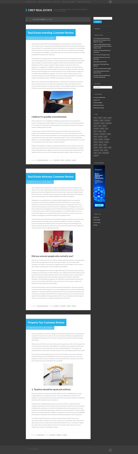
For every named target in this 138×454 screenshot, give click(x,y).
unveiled (96, 155)
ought (105, 136)
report (95, 142)
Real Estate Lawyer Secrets (100, 61)
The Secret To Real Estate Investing (102, 68)
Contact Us (96, 217)
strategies (96, 150)
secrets (95, 147)
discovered (108, 123)
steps (110, 147)
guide (95, 131)
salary (95, 144)
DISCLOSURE (96, 219)
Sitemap (95, 225)
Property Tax (56, 1)
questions (107, 139)
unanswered (106, 152)
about (95, 117)
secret (104, 144)
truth (99, 152)
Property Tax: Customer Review (46, 322)
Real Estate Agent (31, 1)
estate (62, 160)
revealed (101, 142)
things (105, 150)
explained (96, 128)
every (99, 125)
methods (100, 136)
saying (100, 144)
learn (95, 136)
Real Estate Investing (44, 1)
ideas (104, 131)
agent (104, 117)
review (74, 160)
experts (104, 125)
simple (105, 147)
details (102, 123)
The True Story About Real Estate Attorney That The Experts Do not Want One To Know (101, 40)
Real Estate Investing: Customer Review (50, 32)
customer (56, 160)
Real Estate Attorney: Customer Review (50, 176)
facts (106, 128)
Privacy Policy (96, 222)
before (101, 120)
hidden (99, 131)
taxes (101, 150)
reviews (106, 142)
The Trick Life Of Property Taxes (101, 54)
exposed (102, 128)
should (100, 147)
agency (100, 117)
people (95, 139)
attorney (96, 120)
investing (68, 160)
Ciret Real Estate (40, 10)
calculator (107, 120)
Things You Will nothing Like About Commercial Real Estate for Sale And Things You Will (102, 46)
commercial (97, 123)
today (95, 152)
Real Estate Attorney (68, 1)
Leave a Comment (49, 38)
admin (31, 38)
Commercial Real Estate (83, 1)
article (109, 117)
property (101, 139)
